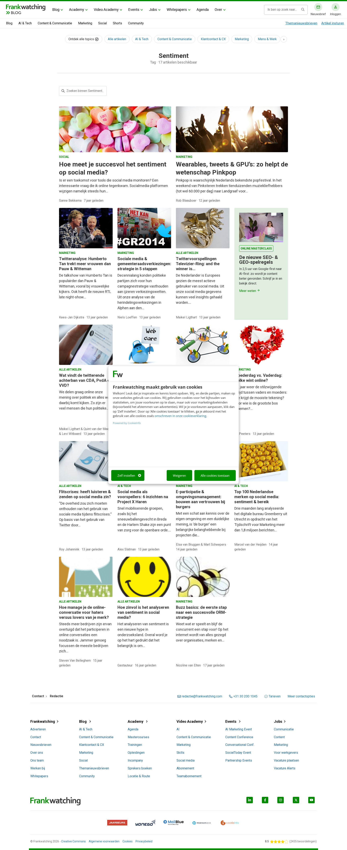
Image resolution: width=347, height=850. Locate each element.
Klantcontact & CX (213, 39)
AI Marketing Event (238, 729)
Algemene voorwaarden (104, 841)
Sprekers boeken (140, 768)
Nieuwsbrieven (40, 745)
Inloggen (335, 14)
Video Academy (106, 9)
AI (178, 729)
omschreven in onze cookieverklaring (180, 416)
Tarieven (275, 696)
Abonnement (185, 768)
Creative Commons (73, 841)
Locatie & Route (139, 776)
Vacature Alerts (284, 768)
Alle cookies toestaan (215, 475)
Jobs (153, 9)
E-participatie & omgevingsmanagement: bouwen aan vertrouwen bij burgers (200, 499)
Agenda (203, 9)
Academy (76, 9)
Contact (35, 737)
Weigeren (179, 475)
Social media (186, 760)
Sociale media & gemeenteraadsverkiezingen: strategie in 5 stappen (144, 263)
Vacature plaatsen (286, 760)
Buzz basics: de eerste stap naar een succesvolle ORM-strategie (201, 612)
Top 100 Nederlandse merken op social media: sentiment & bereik (256, 496)
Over (218, 9)
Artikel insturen (332, 23)
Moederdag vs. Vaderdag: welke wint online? (258, 378)
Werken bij (37, 768)
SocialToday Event (238, 753)
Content (279, 737)
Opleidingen (136, 753)
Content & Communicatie (55, 23)
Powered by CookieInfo (127, 423)
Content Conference (239, 737)
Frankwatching (42, 721)
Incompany (135, 760)
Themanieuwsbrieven (301, 23)
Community (136, 23)
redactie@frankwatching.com (202, 696)
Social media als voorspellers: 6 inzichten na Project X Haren (142, 496)
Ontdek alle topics (81, 39)
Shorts (117, 23)
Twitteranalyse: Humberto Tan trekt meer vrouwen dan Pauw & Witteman (85, 263)
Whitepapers (177, 9)
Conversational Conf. (239, 745)
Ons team (37, 760)
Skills (180, 753)
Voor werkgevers (286, 753)
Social (102, 23)
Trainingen (135, 745)
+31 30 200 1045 (245, 696)
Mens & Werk (267, 39)
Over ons (36, 753)
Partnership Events (238, 760)
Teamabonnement (189, 776)
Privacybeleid (144, 841)
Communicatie (284, 729)
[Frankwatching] (25, 7)
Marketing (85, 23)
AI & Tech (25, 23)
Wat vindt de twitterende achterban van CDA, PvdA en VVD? (85, 380)
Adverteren (38, 729)
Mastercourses (138, 737)
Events (133, 9)
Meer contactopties (301, 696)
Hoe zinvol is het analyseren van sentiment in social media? (143, 612)
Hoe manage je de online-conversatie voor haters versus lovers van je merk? (84, 612)
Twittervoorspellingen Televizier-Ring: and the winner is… (197, 263)
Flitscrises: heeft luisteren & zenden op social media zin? (85, 494)
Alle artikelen (117, 39)
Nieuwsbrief (318, 14)
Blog (55, 9)
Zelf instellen (126, 475)
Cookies (127, 841)
